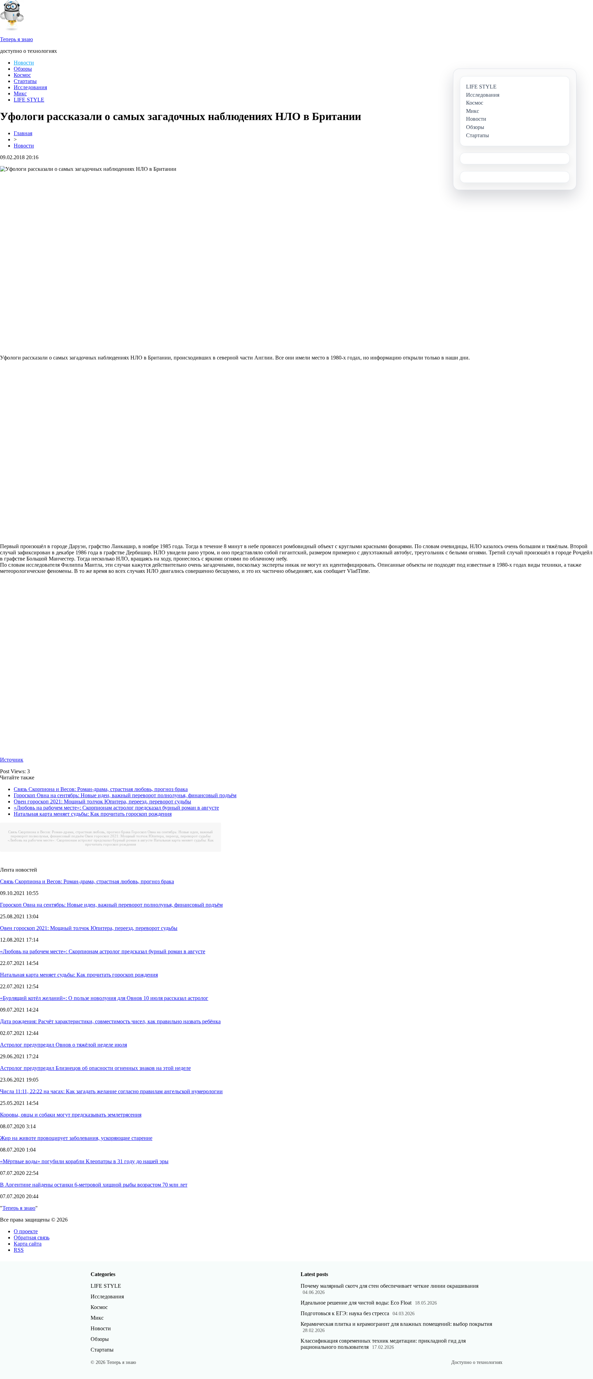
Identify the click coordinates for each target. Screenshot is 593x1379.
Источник (11, 760)
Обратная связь (31, 1237)
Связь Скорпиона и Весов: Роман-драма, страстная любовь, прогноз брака (101, 789)
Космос (22, 75)
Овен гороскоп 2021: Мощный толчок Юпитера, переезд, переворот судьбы (102, 801)
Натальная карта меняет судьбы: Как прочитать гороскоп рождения (93, 814)
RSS (19, 1250)
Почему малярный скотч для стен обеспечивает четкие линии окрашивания (389, 1286)
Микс (20, 93)
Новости (24, 63)
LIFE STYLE (29, 100)
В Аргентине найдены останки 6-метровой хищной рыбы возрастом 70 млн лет (93, 1185)
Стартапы (25, 81)
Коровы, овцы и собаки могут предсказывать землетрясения (70, 1115)
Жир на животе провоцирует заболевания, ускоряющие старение (76, 1138)
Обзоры (23, 69)
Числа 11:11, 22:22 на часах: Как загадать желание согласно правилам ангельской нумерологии (111, 1091)
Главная (23, 133)
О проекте (26, 1231)
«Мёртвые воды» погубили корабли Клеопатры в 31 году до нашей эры (84, 1161)
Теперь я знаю (18, 1208)
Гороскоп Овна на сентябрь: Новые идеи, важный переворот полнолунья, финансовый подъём (125, 795)
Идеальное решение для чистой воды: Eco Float (356, 1303)
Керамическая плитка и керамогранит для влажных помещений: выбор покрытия (396, 1324)
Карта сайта (28, 1244)
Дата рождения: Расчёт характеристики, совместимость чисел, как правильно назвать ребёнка (110, 1021)
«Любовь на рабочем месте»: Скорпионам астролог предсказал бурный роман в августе (116, 808)
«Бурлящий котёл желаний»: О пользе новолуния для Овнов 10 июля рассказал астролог (104, 998)
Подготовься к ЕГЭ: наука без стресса (345, 1313)
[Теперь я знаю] (12, 29)
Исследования (30, 87)
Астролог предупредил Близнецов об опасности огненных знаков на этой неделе (95, 1068)
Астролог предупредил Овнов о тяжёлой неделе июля (63, 1045)
